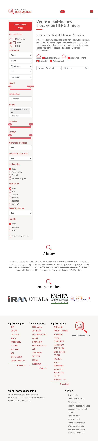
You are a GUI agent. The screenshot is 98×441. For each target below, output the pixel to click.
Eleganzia (37, 327)
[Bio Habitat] (81, 335)
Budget (12, 83)
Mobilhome (20, 39)
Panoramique (17, 172)
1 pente (15, 195)
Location (15, 227)
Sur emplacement (52, 58)
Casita (35, 338)
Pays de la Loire (61, 331)
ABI (12, 353)
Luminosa (36, 364)
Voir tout (22, 365)
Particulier (43, 61)
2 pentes (15, 198)
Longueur (13, 121)
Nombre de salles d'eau (18, 154)
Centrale (15, 175)
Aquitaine (58, 335)
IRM (12, 327)
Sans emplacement (78, 58)
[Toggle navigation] (91, 11)
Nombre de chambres (18, 143)
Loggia (35, 360)
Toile (18, 46)
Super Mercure (39, 335)
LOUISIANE (15, 335)
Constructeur (14, 94)
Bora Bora (37, 342)
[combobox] (20, 98)
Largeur (12, 132)
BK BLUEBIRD (16, 357)
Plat (13, 191)
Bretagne (58, 327)
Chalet (18, 42)
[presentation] (9, 297)
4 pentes (15, 201)
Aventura (36, 331)
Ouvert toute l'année (20, 236)
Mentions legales (75, 402)
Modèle (12, 105)
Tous (14, 169)
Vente (14, 230)
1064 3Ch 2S (37, 353)
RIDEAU (14, 338)
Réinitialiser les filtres (20, 26)
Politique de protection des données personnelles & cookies (79, 409)
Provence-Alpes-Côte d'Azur (59, 373)
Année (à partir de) (16, 208)
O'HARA (14, 331)
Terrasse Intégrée (19, 178)
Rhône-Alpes (60, 380)
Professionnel (58, 61)
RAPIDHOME (16, 342)
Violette (36, 356)
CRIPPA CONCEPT (18, 361)
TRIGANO (14, 346)
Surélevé (15, 204)
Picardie (58, 359)
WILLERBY (15, 349)
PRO (62, 12)
